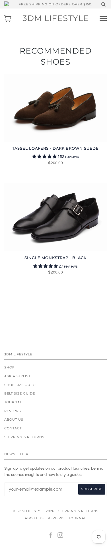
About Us (13, 419)
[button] (44, 157)
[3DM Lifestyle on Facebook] (51, 536)
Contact (13, 428)
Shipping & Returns (24, 437)
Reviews (12, 411)
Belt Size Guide (19, 393)
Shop (9, 367)
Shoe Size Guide (20, 385)
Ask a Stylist (17, 376)
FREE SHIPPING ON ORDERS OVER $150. (55, 4)
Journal (13, 402)
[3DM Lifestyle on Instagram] (60, 536)
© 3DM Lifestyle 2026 (33, 511)
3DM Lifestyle (55, 18)
